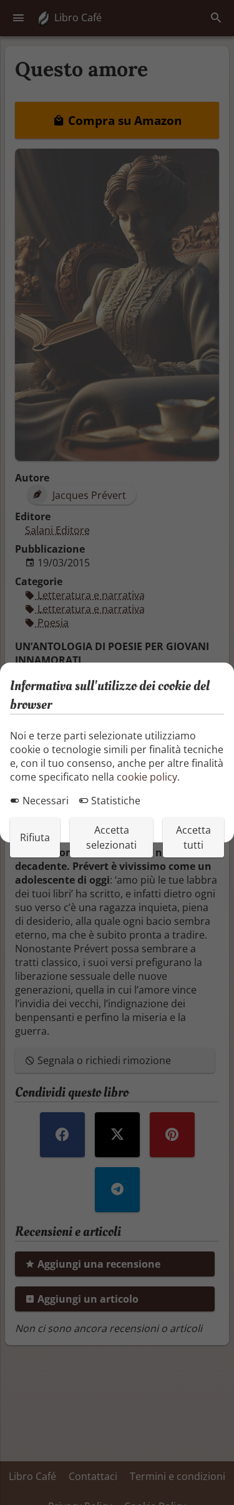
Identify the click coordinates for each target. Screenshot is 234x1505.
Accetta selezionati (111, 837)
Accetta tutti (193, 837)
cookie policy (147, 777)
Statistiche (114, 800)
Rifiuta (35, 837)
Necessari (44, 800)
